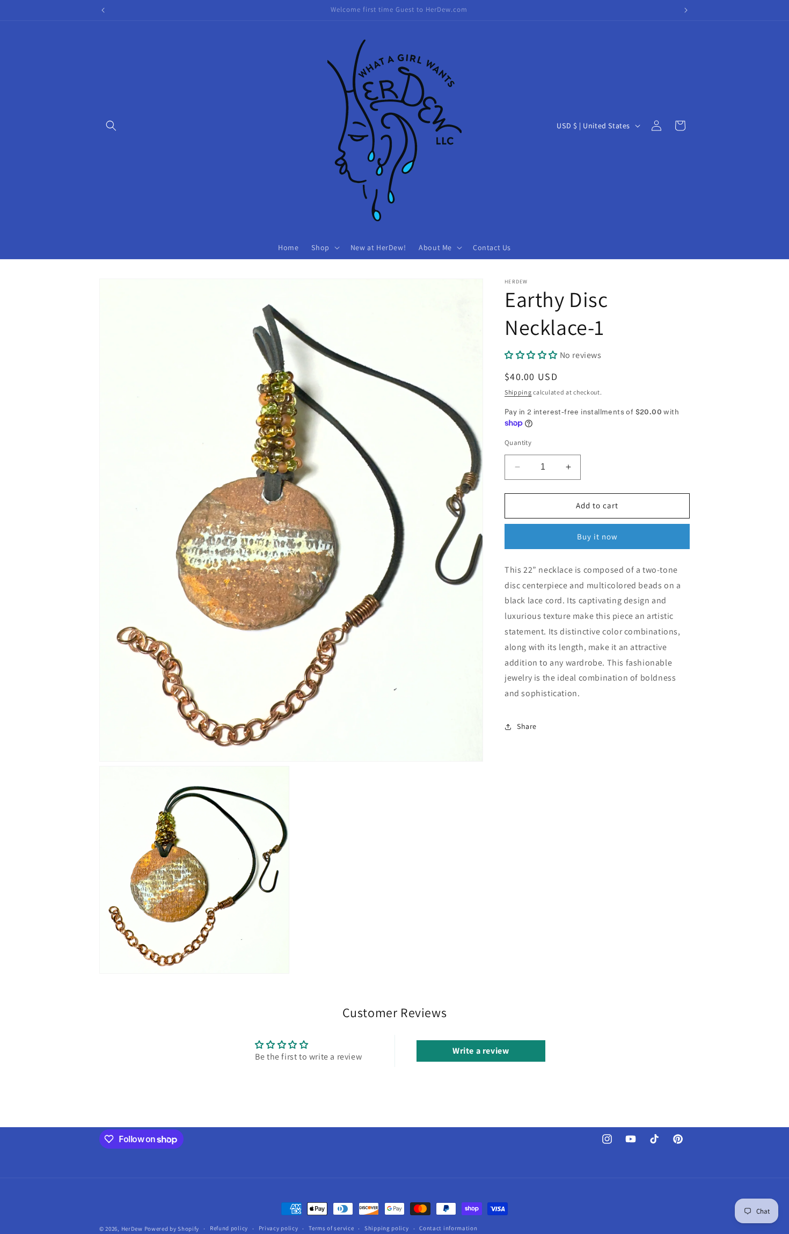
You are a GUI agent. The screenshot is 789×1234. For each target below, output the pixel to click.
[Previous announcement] (103, 10)
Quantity (518, 442)
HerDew (132, 1228)
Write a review (480, 1050)
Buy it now (597, 536)
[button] (111, 125)
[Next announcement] (686, 10)
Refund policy (229, 1228)
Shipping (518, 392)
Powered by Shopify (172, 1228)
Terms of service (331, 1228)
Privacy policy (278, 1228)
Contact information (448, 1228)
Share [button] (527, 726)
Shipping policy (386, 1228)
